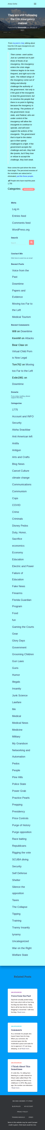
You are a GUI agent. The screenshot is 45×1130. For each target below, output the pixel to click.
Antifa (15, 443)
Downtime (18, 283)
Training (16, 920)
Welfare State (20, 954)
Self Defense (19, 873)
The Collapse (19, 906)
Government (19, 647)
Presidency (18, 811)
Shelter (16, 880)
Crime (15, 511)
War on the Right (22, 948)
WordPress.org (20, 229)
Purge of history (21, 825)
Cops (15, 498)
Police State (19, 783)
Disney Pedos (20, 525)
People (16, 770)
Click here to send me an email (21, 258)
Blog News (18, 463)
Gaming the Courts (23, 626)
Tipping (16, 913)
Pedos (15, 763)
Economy (17, 552)
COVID (16, 505)
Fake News (18, 586)
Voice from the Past (21, 996)
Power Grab (19, 790)
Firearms (17, 593)
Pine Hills (17, 777)
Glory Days (18, 640)
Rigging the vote (21, 852)
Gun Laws (18, 661)
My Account (28, 1106)
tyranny (16, 934)
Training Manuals (18, 1117)
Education (18, 559)
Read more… (22, 1012)
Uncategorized (28, 189)
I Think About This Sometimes (20, 1068)
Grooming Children (23, 654)
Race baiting (19, 838)
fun (14, 619)
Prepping (17, 804)
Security (17, 866)
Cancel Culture (20, 470)
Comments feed (21, 222)
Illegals (16, 681)
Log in (15, 209)
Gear (15, 633)
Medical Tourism (21, 316)
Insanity (16, 688)
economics (18, 545)
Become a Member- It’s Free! (23, 1101)
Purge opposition (21, 832)
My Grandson (20, 743)
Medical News (20, 722)
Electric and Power (23, 566)
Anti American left (22, 436)
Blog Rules (16, 1106)
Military (16, 736)
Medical (16, 716)
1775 (15, 409)
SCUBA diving (20, 859)
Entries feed (19, 215)
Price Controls (20, 818)
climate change (20, 477)
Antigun (16, 450)
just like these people (25, 176)
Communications (21, 484)
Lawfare (16, 702)
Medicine (17, 729)
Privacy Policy (22, 1112)
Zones (31, 1117)
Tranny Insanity (21, 927)
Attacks (29, 338)
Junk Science (20, 695)
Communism (19, 491)
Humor (16, 674)
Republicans (19, 845)
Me (14, 709)
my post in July (18, 43)
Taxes (15, 900)
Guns (15, 667)
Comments (16, 1030)
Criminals (17, 518)
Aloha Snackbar (21, 429)
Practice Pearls (21, 797)
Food (15, 613)
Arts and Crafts (21, 457)
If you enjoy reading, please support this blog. (20, 396)
